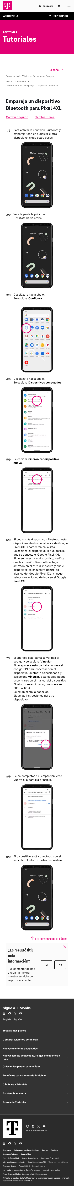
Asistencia (10, 32)
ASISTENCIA (10, 15)
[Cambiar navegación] (61, 16)
